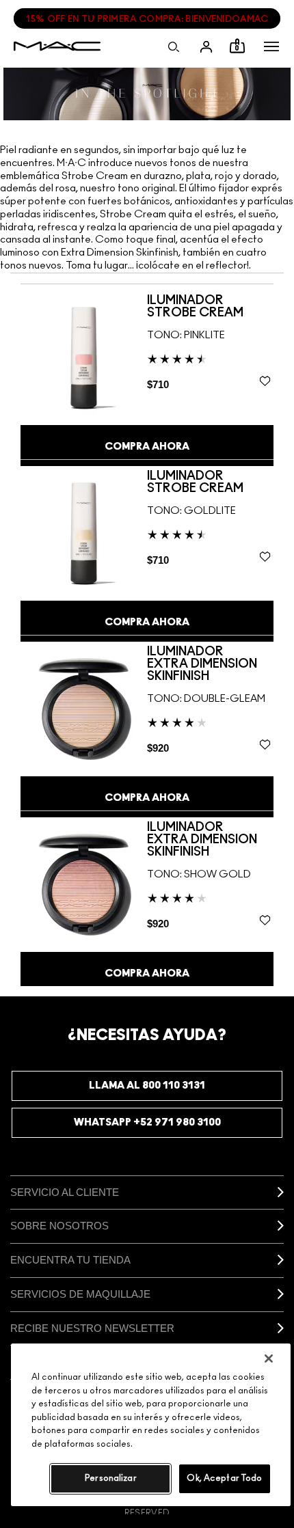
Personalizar (111, 1478)
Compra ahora (147, 446)
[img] (84, 357)
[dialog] (210, 307)
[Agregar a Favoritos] (265, 380)
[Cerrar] (269, 1358)
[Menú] (271, 46)
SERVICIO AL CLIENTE (64, 1192)
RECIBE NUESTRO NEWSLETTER (92, 1328)
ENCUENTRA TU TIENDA (70, 1260)
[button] (271, 46)
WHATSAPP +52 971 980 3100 (147, 1122)
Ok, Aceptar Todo (224, 1478)
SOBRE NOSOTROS (59, 1225)
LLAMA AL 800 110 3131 (147, 1085)
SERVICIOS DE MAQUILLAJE (80, 1294)
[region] (151, 1424)
